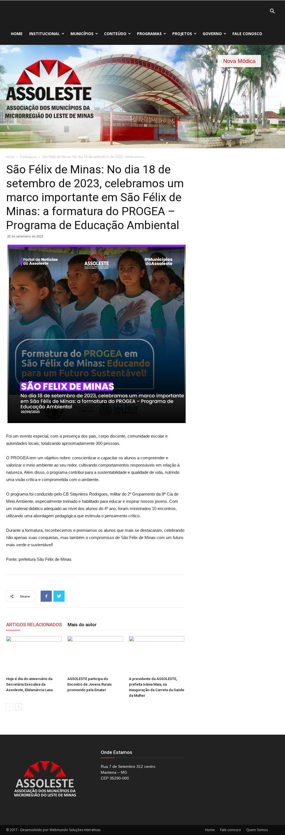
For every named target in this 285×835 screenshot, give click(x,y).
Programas (149, 33)
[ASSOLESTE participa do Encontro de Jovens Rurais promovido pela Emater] (95, 655)
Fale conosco (247, 33)
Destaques (28, 156)
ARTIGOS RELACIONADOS (34, 624)
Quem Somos (257, 829)
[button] (272, 11)
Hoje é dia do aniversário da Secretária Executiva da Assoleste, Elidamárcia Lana (29, 684)
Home (17, 33)
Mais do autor (82, 624)
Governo (212, 33)
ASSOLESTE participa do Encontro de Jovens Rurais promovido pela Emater (89, 684)
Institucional (44, 33)
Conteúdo (115, 33)
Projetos (182, 33)
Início (10, 156)
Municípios (82, 33)
